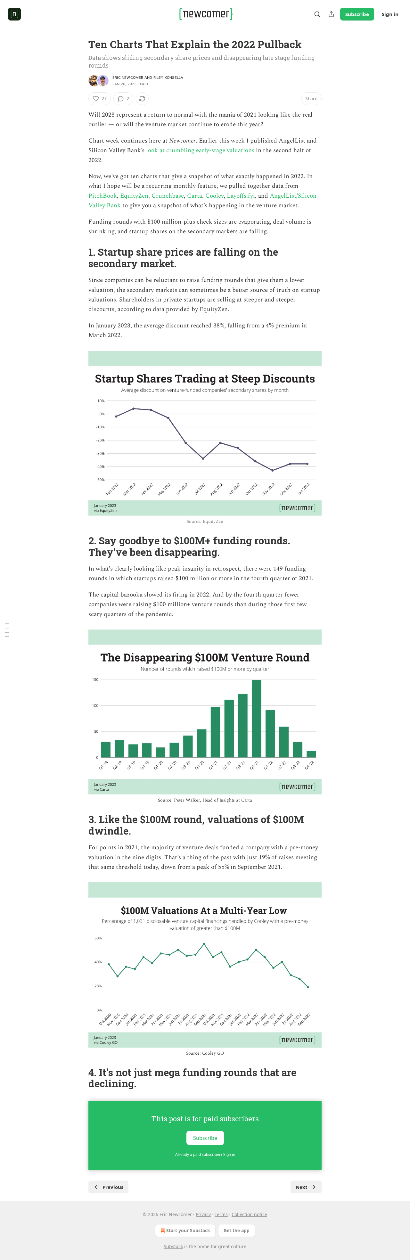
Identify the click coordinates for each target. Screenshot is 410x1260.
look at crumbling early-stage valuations (200, 150)
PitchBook (102, 196)
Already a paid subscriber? (205, 1154)
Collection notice (249, 1214)
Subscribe (357, 14)
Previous (112, 1187)
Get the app (237, 1230)
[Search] (317, 14)
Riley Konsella (168, 77)
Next (302, 1187)
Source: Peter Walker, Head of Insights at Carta (205, 800)
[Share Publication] (331, 14)
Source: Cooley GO (205, 1053)
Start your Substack (188, 1230)
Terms (221, 1214)
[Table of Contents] (7, 630)
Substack (173, 1246)
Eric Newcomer (128, 77)
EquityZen (134, 196)
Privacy (203, 1214)
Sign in (390, 14)
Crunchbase (168, 196)
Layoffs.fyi (241, 196)
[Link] (79, 258)
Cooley (214, 196)
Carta (194, 196)
